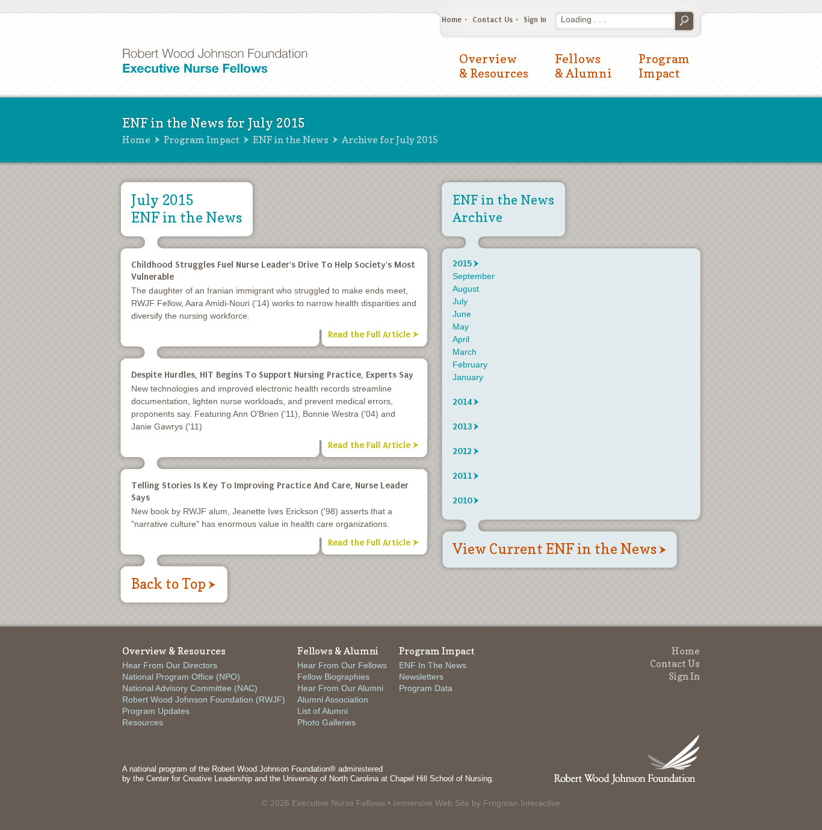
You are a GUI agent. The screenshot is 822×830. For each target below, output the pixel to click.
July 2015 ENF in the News (186, 209)
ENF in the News (291, 140)
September (474, 276)
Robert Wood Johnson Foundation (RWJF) (203, 699)
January (468, 377)
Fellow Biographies (333, 676)
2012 (462, 451)
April (461, 339)
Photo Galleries (326, 722)
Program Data (426, 688)
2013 (462, 426)
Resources (142, 722)
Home (452, 20)
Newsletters (421, 676)
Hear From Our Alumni (340, 688)
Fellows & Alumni (583, 66)
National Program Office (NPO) (181, 676)
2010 (462, 500)
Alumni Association (332, 699)
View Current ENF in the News (555, 549)
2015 (462, 263)
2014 (462, 401)
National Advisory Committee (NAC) (190, 688)
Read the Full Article (369, 334)
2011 (462, 475)
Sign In (535, 20)
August (466, 289)
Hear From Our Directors (169, 665)
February (470, 364)
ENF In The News (432, 665)
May (461, 326)
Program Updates (156, 711)
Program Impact (664, 66)
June (462, 314)
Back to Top (168, 584)
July (460, 301)
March (465, 352)
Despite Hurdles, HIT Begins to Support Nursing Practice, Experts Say (272, 374)
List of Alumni (322, 711)
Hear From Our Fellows (342, 665)
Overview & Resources (493, 66)
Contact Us (492, 20)
